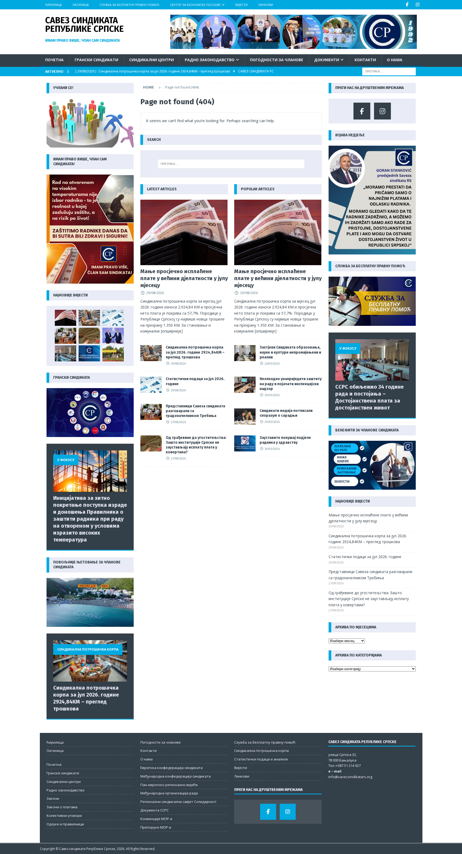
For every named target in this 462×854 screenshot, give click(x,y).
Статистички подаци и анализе (261, 759)
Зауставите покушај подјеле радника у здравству (285, 440)
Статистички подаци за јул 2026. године (365, 556)
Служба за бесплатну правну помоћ (129, 5)
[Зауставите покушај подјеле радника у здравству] (245, 443)
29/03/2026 (272, 395)
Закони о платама (62, 807)
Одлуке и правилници (65, 824)
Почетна (54, 59)
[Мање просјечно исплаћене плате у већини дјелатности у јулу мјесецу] (184, 232)
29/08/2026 (155, 292)
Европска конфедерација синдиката (171, 767)
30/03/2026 (272, 449)
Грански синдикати (96, 59)
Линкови (265, 5)
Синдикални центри (151, 59)
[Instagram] (417, 4)
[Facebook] (407, 4)
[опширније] (172, 331)
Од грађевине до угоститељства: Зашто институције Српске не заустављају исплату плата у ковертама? (196, 445)
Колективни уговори (64, 815)
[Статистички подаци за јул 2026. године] (151, 385)
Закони (53, 798)
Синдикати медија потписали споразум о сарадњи (286, 413)
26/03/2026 (272, 363)
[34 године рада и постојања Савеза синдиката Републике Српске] (89, 353)
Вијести (241, 5)
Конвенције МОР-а (156, 818)
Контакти (365, 59)
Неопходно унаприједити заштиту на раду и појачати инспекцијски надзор (291, 384)
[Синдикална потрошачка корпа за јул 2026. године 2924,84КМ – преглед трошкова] (151, 353)
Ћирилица (53, 5)
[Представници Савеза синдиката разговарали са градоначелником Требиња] (151, 412)
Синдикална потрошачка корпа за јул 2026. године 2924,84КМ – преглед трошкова (195, 352)
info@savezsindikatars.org (350, 776)
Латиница (80, 5)
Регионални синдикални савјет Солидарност (178, 801)
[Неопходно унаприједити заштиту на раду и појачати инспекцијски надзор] (245, 385)
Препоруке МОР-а (155, 827)
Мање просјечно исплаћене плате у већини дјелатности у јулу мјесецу (184, 278)
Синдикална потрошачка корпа (261, 750)
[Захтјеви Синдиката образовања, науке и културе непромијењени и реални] (245, 353)
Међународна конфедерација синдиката (175, 776)
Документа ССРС (154, 810)
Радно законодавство (209, 59)
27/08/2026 (178, 422)
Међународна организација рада (169, 793)
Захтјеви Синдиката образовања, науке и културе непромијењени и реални (290, 352)
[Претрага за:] (389, 71)
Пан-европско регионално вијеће (169, 784)
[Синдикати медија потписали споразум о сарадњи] (245, 416)
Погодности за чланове (276, 59)
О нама (394, 59)
